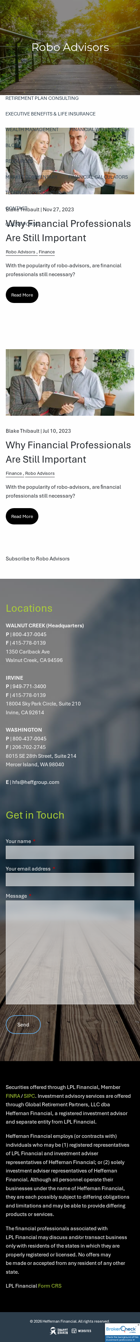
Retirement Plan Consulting (42, 98)
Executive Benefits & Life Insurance (50, 113)
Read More (22, 295)
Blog (12, 145)
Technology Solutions (35, 192)
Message (41, 895)
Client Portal (22, 224)
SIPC (29, 1095)
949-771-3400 (29, 686)
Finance (47, 251)
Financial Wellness (94, 129)
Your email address (53, 868)
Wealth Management (31, 129)
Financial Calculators (98, 177)
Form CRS (50, 1285)
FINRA (13, 1095)
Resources (19, 161)
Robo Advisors (20, 251)
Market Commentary (31, 177)
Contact (16, 208)
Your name (43, 841)
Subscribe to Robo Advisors (38, 558)
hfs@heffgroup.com (35, 782)
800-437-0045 (30, 634)
